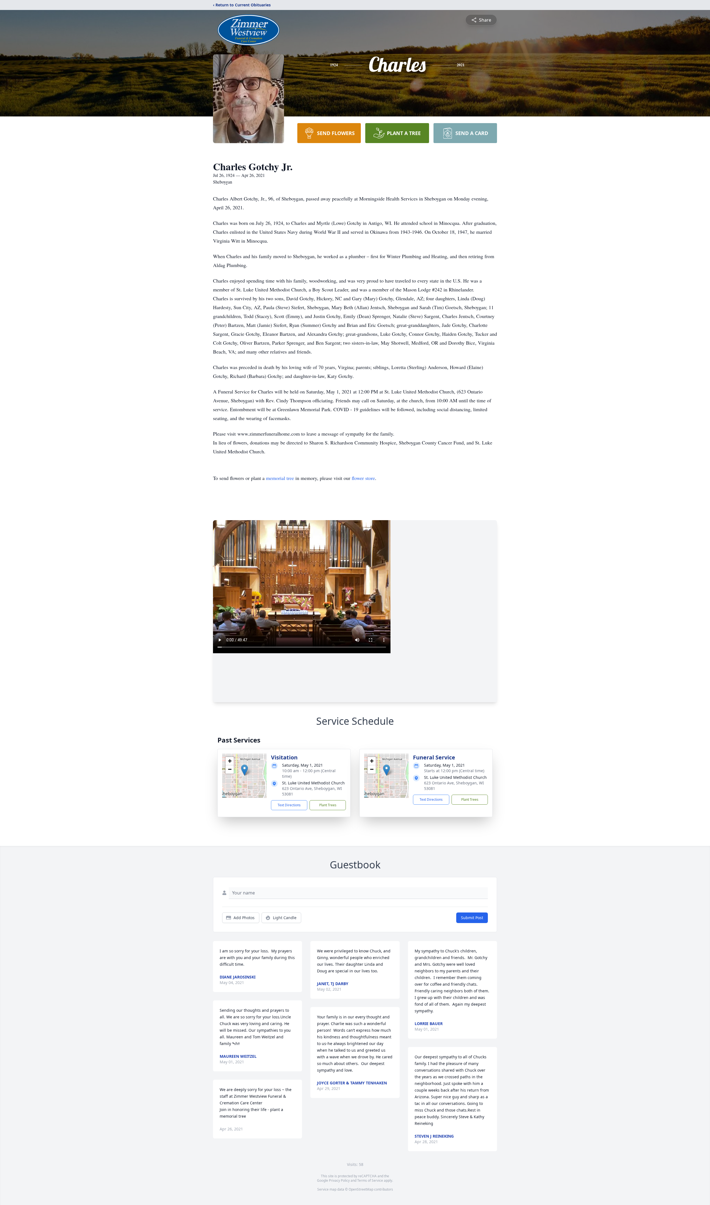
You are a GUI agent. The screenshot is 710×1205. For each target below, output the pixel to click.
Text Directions (289, 805)
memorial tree (280, 478)
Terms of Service (370, 1180)
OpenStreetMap (361, 1189)
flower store (363, 478)
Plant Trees (327, 805)
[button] (244, 770)
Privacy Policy (339, 1180)
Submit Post (472, 917)
